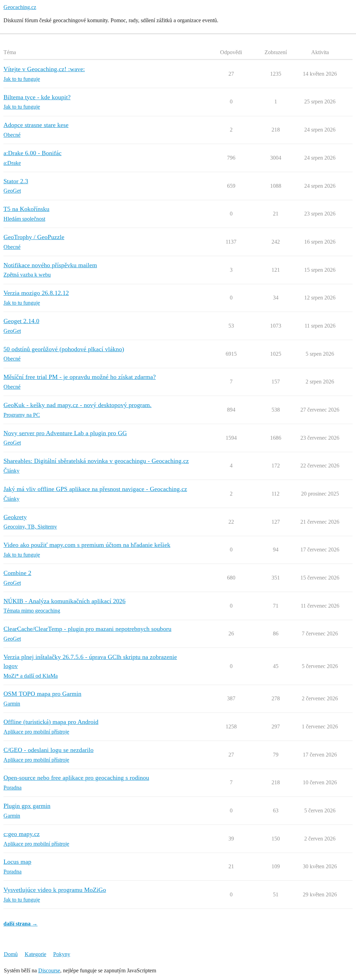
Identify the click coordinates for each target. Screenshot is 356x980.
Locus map (17, 861)
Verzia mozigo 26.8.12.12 (36, 292)
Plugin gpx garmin (26, 805)
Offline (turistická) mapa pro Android (50, 721)
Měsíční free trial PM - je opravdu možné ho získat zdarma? (79, 376)
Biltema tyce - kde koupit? (37, 97)
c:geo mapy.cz (21, 833)
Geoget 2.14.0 (21, 321)
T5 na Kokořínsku (26, 208)
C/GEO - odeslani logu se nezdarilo (48, 749)
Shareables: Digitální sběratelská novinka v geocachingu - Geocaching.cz (96, 460)
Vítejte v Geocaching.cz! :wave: (44, 69)
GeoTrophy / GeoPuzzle (33, 237)
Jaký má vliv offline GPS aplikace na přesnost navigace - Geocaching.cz (95, 488)
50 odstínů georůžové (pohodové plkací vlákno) (63, 349)
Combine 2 (17, 572)
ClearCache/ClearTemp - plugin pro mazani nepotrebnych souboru (87, 628)
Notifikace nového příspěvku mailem (50, 265)
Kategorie (35, 954)
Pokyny (61, 954)
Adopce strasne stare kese (35, 124)
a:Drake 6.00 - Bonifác (32, 153)
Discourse (49, 970)
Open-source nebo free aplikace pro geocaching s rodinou (76, 777)
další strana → (20, 924)
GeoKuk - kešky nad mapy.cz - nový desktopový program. (77, 405)
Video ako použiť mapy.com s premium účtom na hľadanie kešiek (86, 544)
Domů (11, 954)
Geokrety (15, 517)
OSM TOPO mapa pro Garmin (42, 693)
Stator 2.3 (15, 181)
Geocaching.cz (19, 7)
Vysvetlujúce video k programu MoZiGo (54, 889)
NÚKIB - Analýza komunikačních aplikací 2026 (64, 601)
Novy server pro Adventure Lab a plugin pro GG (65, 433)
